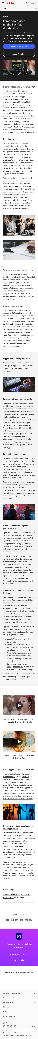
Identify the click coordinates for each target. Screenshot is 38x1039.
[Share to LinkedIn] (16, 920)
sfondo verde (18, 296)
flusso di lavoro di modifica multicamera (18, 799)
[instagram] (8, 1026)
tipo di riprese (20, 291)
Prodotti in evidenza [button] (9, 1016)
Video (4, 9)
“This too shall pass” (20, 639)
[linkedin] (15, 1026)
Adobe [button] (5, 1011)
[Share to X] (12, 920)
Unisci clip (25, 777)
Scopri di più (19, 960)
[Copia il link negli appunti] (30, 920)
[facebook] (4, 1026)
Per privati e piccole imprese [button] (11, 993)
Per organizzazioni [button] (8, 1002)
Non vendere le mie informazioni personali (13, 1035)
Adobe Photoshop (9, 676)
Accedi (32, 3)
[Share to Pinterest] (21, 920)
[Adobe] (10, 3)
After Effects (22, 676)
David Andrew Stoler (11, 894)
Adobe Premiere (9, 777)
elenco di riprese (17, 306)
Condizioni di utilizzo (8, 1032)
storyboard (29, 270)
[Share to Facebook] (7, 920)
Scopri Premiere (19, 54)
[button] (25, 3)
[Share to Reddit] (26, 920)
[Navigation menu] (3, 3)
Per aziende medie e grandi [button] (11, 998)
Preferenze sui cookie (20, 1032)
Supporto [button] (6, 1007)
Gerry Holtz (25, 894)
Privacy (26, 1030)
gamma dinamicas (12, 414)
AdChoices (30, 1035)
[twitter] (11, 1026)
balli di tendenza (15, 127)
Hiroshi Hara (8, 897)
